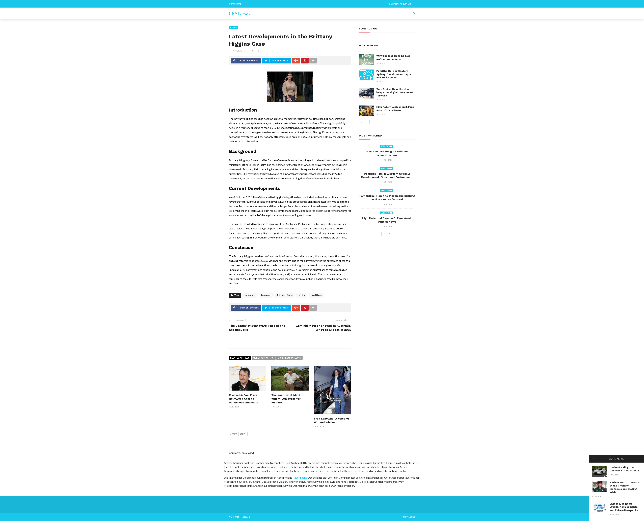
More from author (263, 358)
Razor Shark (300, 477)
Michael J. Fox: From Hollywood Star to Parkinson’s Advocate (243, 398)
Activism (233, 27)
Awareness (266, 295)
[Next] (367, 122)
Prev (234, 434)
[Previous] (361, 122)
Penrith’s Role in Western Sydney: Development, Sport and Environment (394, 74)
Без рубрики (387, 146)
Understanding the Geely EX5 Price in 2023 (624, 469)
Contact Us (235, 4)
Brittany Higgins (285, 295)
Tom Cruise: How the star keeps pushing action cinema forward (394, 92)
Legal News (316, 295)
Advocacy (250, 295)
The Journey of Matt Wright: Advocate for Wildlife (286, 398)
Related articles (240, 358)
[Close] (592, 459)
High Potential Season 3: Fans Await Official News (395, 109)
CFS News (239, 13)
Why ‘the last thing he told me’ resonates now (393, 57)
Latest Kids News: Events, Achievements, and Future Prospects (624, 507)
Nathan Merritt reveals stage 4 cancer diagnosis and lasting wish (624, 487)
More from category (289, 358)
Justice (301, 295)
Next (242, 434)
